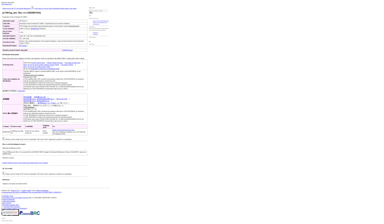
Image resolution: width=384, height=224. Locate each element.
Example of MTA (68, 65)
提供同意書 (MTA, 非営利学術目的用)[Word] (40, 99)
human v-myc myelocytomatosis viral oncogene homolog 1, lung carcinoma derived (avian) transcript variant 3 (101, 22)
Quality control (26, 190)
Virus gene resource (9, 201)
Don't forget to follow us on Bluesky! (15, 208)
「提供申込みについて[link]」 (46, 103)
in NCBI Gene (95, 34)
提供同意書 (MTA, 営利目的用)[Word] (37, 101)
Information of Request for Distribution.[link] (45, 69)
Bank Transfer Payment (55, 63)
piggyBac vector (8, 196)
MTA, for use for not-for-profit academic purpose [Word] (42, 65)
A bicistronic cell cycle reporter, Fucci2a (15, 198)
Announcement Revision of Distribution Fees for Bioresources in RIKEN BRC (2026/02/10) (32, 192)
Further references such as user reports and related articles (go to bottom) (25, 163)
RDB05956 (34, 28)
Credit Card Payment (38, 63)
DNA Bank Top (7, 4)
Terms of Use (15, 190)
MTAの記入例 (62, 99)
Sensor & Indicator (9, 199)
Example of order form (73, 63)
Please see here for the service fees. (63, 130)
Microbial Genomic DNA (11, 205)
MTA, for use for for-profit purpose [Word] (38, 67)
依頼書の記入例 (40, 97)
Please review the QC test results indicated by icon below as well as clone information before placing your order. (39, 8)
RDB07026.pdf (67, 50)
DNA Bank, (23, 45)
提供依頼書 (28, 97)
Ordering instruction (42, 190)
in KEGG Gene (95, 32)
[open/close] (21, 91)
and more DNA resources (12, 207)
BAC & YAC (7, 203)
